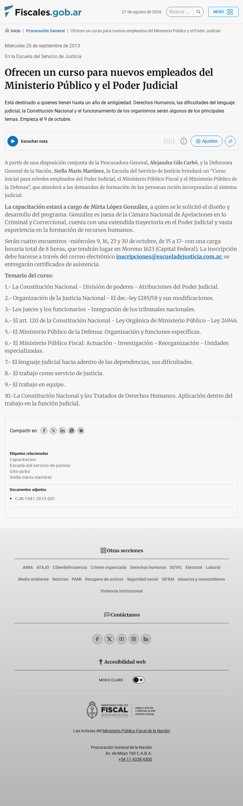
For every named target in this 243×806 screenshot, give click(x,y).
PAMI (76, 579)
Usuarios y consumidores (201, 579)
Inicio (15, 30)
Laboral (213, 567)
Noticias (60, 579)
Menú (218, 12)
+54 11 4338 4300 (135, 759)
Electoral (194, 567)
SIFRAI (168, 579)
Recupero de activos (104, 579)
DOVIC (176, 567)
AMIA (28, 567)
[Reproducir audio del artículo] (12, 141)
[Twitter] (109, 639)
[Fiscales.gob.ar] (42, 12)
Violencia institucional (121, 591)
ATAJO (42, 567)
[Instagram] (134, 639)
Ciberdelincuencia (70, 567)
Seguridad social (142, 579)
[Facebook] (97, 639)
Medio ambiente (33, 579)
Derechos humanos (148, 567)
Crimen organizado (109, 567)
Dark (138, 681)
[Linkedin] (146, 639)
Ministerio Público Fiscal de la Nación (136, 730)
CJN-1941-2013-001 (35, 498)
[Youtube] (121, 639)
